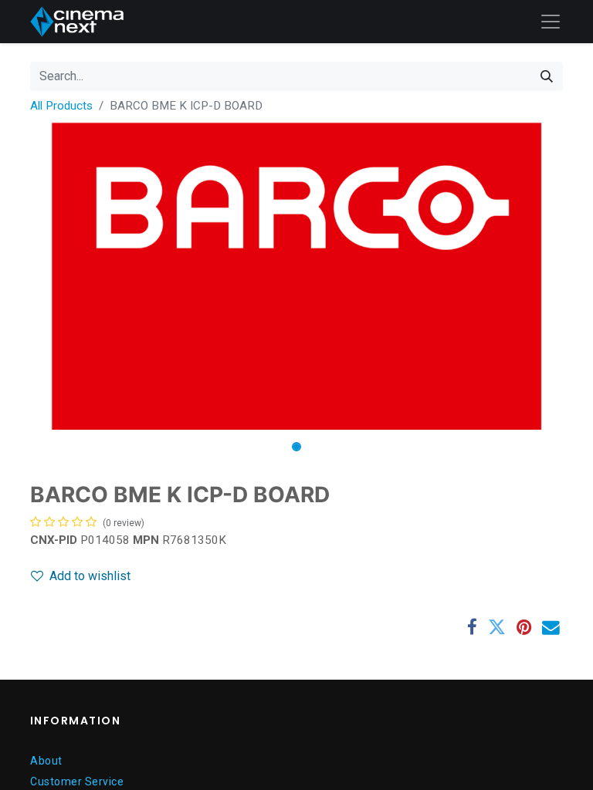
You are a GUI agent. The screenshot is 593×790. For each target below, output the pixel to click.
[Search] (546, 76)
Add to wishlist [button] (89, 576)
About (46, 761)
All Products (61, 106)
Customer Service (77, 781)
